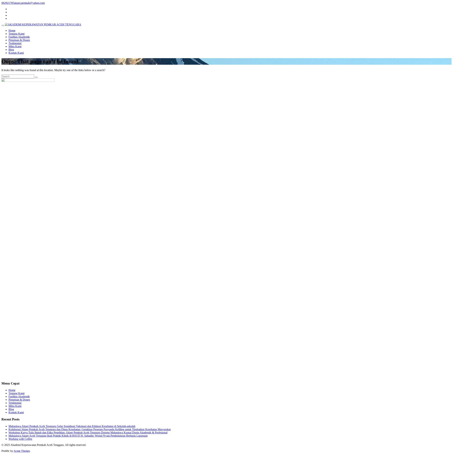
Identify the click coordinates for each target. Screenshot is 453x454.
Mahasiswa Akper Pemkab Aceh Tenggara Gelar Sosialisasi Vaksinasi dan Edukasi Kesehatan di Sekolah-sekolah (71, 426)
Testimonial (14, 43)
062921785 (7, 2)
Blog (11, 49)
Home (11, 30)
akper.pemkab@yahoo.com (29, 2)
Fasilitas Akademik (19, 36)
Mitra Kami (14, 46)
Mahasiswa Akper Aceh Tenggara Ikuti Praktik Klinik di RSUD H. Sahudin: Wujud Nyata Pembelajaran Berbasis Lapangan (78, 435)
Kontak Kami (16, 52)
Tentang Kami (16, 33)
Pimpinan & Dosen (19, 40)
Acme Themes (22, 450)
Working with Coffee (20, 438)
